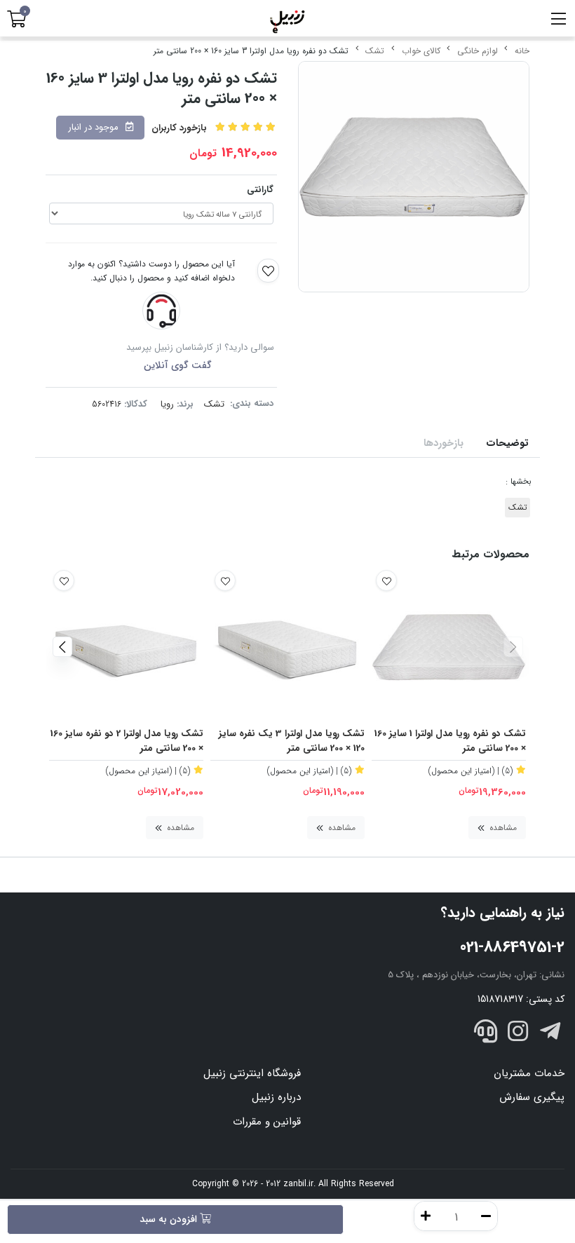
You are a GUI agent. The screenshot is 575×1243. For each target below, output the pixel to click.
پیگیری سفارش (531, 1097)
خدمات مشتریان (529, 1073)
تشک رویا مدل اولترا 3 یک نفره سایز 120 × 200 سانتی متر (292, 741)
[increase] (425, 1216)
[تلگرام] (549, 1034)
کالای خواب (421, 50)
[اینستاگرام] (518, 1034)
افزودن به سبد (170, 1219)
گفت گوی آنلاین (178, 365)
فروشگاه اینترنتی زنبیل (252, 1073)
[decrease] (486, 1216)
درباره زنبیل (276, 1097)
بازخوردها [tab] (444, 443)
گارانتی (260, 189)
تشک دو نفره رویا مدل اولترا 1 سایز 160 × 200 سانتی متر (450, 741)
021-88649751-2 (512, 947)
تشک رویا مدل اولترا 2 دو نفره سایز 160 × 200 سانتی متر (126, 741)
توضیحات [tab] (507, 443)
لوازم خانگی (477, 50)
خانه (522, 50)
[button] (512, 646)
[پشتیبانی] (486, 1034)
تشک (374, 50)
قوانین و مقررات (267, 1121)
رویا (167, 404)
